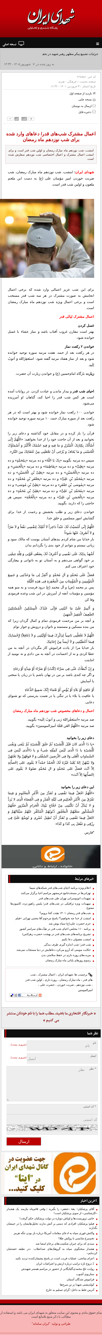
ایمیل (93, 1055)
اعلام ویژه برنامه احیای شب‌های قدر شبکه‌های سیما (60, 887)
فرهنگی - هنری (67, 81)
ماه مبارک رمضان (69, 979)
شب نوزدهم (83, 984)
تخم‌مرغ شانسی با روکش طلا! (76, 1238)
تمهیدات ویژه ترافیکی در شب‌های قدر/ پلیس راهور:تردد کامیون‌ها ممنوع (52, 905)
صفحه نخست (88, 81)
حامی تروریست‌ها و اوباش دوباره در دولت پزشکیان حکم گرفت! (56, 1218)
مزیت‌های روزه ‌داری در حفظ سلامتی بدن (66, 955)
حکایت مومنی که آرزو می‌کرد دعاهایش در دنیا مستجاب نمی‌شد (53, 949)
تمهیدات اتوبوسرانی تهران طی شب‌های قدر (65, 898)
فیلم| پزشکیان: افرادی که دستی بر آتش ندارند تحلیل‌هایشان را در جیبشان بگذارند (52, 1225)
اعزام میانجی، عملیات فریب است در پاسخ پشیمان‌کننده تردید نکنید (54, 1258)
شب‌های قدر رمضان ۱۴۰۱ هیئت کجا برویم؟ (65, 913)
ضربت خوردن (65, 984)
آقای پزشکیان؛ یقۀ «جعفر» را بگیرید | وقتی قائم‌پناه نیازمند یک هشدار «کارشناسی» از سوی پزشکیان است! (52, 1211)
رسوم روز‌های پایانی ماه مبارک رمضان (68, 960)
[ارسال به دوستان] (94, 105)
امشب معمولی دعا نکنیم (76, 939)
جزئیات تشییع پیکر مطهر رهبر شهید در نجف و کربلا (65, 54)
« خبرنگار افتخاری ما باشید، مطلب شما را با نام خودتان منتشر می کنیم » (51, 1017)
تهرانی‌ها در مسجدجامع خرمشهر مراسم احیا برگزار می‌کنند (56, 893)
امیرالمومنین (85, 990)
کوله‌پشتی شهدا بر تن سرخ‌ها (77, 1284)
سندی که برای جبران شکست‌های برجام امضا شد (65, 1243)
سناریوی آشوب (85, 1274)
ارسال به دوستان (82, 105)
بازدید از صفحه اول (81, 93)
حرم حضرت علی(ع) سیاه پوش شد (70, 923)
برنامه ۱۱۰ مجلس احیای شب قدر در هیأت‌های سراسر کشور (55, 928)
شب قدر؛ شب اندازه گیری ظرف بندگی (67, 944)
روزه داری (51, 979)
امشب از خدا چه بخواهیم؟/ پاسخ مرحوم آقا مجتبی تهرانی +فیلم (53, 918)
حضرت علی (47, 984)
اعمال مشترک (46, 974)
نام (94, 1042)
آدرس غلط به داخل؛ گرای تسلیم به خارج (70, 1289)
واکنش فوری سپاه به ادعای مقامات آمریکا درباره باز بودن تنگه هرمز (54, 1233)
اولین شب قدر (33, 979)
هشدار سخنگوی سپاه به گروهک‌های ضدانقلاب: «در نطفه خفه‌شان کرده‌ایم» (52, 1251)
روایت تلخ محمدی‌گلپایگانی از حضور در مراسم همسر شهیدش (57, 1268)
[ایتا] (51, 856)
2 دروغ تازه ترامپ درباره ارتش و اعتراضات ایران (65, 1263)
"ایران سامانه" (41, 1324)
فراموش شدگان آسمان (80, 1279)
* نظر (92, 1068)
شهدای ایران (65, 974)
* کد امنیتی (89, 1106)
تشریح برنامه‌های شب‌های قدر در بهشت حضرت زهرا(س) (56, 934)
